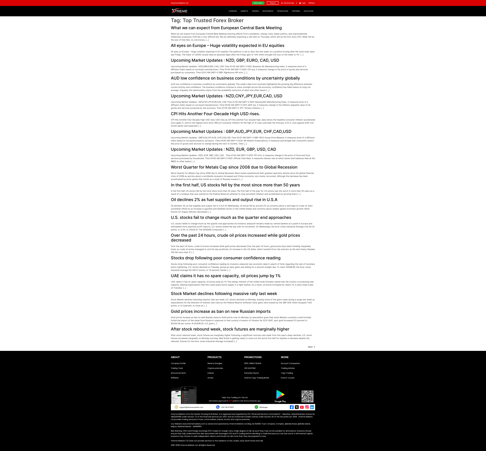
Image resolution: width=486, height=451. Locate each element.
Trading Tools (177, 368)
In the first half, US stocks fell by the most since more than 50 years (235, 184)
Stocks (210, 378)
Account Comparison (290, 363)
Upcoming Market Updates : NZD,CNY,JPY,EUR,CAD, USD (226, 95)
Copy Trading (287, 373)
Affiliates (175, 378)
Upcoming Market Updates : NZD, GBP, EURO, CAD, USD (225, 60)
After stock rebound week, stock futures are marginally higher (230, 329)
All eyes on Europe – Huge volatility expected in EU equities (227, 45)
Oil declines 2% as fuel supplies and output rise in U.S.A (224, 199)
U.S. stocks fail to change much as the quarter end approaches (231, 217)
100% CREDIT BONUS (252, 363)
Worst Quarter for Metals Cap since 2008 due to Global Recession (234, 167)
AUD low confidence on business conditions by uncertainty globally (235, 78)
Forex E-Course (287, 378)
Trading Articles (288, 368)
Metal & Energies (215, 363)
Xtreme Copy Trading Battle (256, 378)
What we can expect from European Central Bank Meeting (226, 27)
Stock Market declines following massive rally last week (224, 293)
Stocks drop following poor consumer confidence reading (226, 257)
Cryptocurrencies (215, 368)
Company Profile (178, 363)
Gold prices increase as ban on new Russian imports (221, 311)
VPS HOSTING (250, 368)
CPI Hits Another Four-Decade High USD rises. (215, 113)
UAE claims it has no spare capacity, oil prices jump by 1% (226, 275)
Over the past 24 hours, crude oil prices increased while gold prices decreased (235, 238)
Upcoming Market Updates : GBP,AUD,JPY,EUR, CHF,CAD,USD (231, 131)
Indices (211, 373)
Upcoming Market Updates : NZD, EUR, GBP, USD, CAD (223, 149)
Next (311, 347)
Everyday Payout (251, 373)
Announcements (178, 373)
